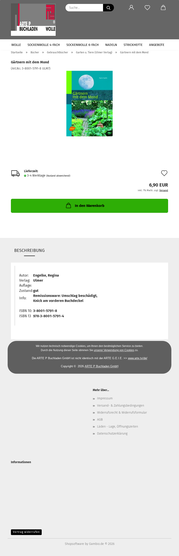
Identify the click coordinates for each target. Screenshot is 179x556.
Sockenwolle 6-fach (82, 45)
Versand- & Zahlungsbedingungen (120, 405)
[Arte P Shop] (35, 19)
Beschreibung (29, 250)
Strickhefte (133, 45)
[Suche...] (108, 7)
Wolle (16, 45)
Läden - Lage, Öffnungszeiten (117, 426)
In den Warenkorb (89, 205)
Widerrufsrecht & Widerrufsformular (122, 412)
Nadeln (111, 45)
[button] (131, 7)
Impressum (105, 398)
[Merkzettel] (147, 7)
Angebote (156, 45)
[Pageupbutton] (167, 549)
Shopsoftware (74, 544)
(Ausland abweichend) (58, 175)
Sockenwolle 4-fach (44, 45)
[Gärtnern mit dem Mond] (89, 103)
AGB (100, 419)
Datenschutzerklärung (112, 433)
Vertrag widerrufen (26, 531)
